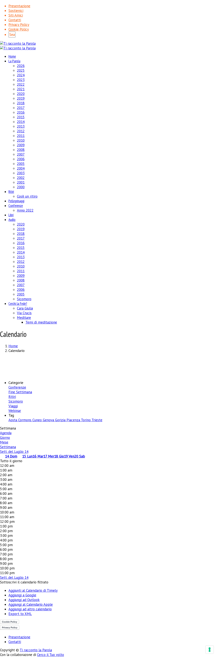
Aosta (13, 420)
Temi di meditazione (41, 322)
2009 (21, 145)
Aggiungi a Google (22, 595)
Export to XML (20, 613)
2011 (21, 135)
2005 (21, 163)
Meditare (24, 317)
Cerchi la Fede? (17, 303)
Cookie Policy (18, 29)
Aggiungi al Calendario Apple (30, 604)
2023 (21, 79)
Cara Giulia (25, 308)
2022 (21, 84)
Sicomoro (24, 299)
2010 (21, 140)
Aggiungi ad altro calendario (30, 609)
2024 (21, 75)
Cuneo (37, 420)
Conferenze (15, 205)
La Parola (14, 61)
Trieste (97, 420)
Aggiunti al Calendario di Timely (33, 590)
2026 (21, 65)
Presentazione (19, 6)
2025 (21, 70)
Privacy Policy (18, 24)
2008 (21, 149)
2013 (21, 126)
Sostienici (15, 10)
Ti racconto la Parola (36, 650)
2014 (21, 121)
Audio (11, 219)
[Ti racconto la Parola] (18, 43)
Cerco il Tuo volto (50, 654)
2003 (21, 173)
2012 (21, 131)
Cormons (25, 420)
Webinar (14, 410)
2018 (21, 103)
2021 (21, 89)
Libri (11, 215)
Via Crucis (24, 313)
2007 (21, 154)
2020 (21, 93)
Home (12, 56)
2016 (21, 112)
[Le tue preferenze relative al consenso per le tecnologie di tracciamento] (210, 650)
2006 (21, 159)
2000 (21, 187)
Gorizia (61, 420)
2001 (21, 182)
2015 (21, 117)
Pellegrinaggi (16, 201)
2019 (21, 98)
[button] (24, 582)
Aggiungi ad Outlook (24, 599)
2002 (21, 177)
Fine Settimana (20, 392)
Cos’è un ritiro (27, 196)
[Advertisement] (108, 366)
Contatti (14, 20)
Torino (86, 420)
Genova (49, 420)
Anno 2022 (25, 210)
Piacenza (74, 420)
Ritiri (11, 191)
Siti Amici (15, 15)
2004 (21, 168)
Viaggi (13, 406)
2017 (21, 107)
